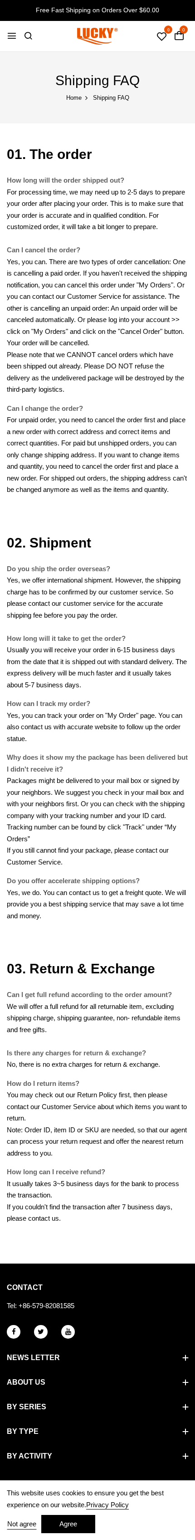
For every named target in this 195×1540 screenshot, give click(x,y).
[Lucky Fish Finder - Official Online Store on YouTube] (68, 1332)
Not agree (21, 1524)
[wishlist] (162, 37)
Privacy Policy (107, 1505)
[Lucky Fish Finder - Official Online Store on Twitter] (41, 1332)
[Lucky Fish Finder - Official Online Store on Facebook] (13, 1332)
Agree (68, 1524)
